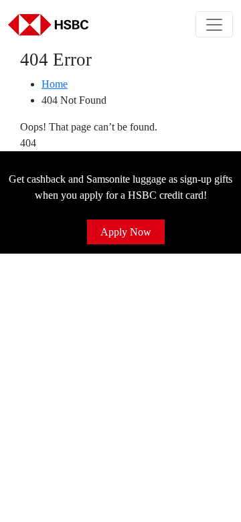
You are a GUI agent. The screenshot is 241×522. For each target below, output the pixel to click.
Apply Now (125, 232)
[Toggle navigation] (214, 24)
